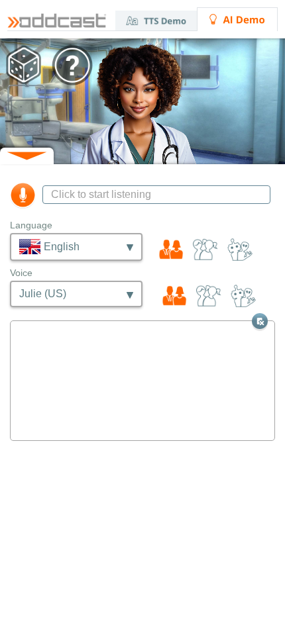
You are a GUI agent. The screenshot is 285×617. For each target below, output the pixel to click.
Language (31, 225)
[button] (142, 101)
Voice (21, 272)
